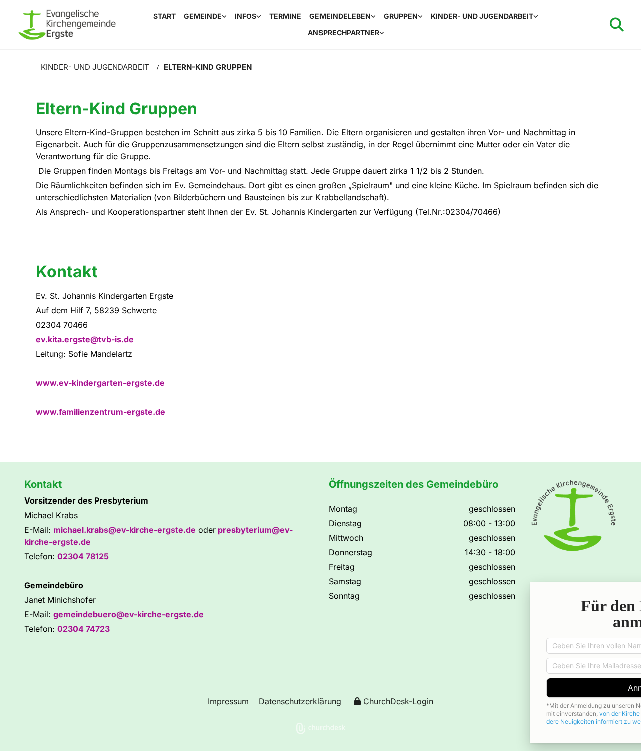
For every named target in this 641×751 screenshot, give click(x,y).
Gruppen (401, 16)
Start (164, 16)
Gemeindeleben (340, 16)
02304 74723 (83, 629)
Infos (245, 16)
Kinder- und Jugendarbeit (482, 16)
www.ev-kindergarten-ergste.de (100, 383)
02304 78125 (83, 556)
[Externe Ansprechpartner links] (381, 33)
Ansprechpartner (343, 32)
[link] (205, 16)
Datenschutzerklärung (300, 701)
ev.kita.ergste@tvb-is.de (85, 339)
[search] (617, 25)
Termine (285, 16)
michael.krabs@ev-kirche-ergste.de (124, 530)
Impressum (228, 701)
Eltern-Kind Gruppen (208, 67)
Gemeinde (203, 16)
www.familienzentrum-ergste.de (100, 412)
